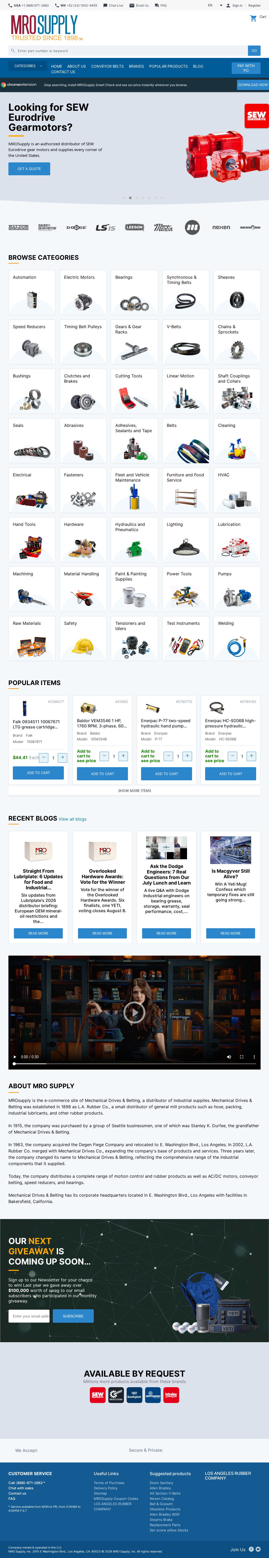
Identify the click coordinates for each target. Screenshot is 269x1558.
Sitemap (100, 1493)
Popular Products (168, 66)
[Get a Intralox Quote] (171, 1395)
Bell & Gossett (161, 1504)
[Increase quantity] (62, 758)
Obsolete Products (165, 1509)
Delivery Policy (105, 1488)
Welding (226, 623)
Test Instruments (183, 623)
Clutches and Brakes (77, 378)
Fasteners (73, 474)
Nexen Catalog (162, 1498)
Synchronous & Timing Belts (181, 279)
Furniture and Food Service (185, 477)
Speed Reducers (29, 326)
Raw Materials (27, 623)
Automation (24, 277)
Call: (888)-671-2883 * (26, 1483)
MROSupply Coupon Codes (116, 1498)
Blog (198, 66)
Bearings (123, 277)
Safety (70, 623)
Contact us (17, 1493)
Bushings (21, 375)
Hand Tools (24, 524)
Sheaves (226, 277)
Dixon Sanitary (161, 1483)
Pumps (224, 573)
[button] (124, 198)
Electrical (22, 474)
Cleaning (226, 425)
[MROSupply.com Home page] (46, 28)
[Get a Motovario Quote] (153, 1395)
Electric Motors (79, 277)
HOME (56, 66)
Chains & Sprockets (228, 329)
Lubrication (229, 524)
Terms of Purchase (109, 1483)
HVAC (224, 474)
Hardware (74, 524)
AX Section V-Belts (165, 1493)
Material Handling (81, 573)
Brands (136, 66)
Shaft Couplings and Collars (234, 378)
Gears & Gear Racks (128, 329)
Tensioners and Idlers (130, 626)
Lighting (175, 524)
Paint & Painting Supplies (131, 576)
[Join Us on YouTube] (258, 1549)
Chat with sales (20, 1488)
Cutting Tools (128, 375)
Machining (23, 573)
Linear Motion (180, 375)
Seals (18, 425)
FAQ (11, 1498)
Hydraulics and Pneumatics (130, 527)
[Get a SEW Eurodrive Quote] (98, 1395)
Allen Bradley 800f (165, 1514)
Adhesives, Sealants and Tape (133, 428)
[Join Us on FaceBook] (251, 1549)
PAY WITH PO (246, 68)
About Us (76, 66)
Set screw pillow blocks (169, 1530)
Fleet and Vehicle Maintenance (132, 477)
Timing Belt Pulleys (83, 326)
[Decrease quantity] (43, 758)
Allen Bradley (160, 1488)
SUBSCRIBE (73, 1316)
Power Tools (179, 573)
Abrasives (74, 425)
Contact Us (63, 71)
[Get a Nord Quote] (116, 1395)
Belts (172, 425)
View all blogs (72, 819)
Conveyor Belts (107, 66)
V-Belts (174, 326)
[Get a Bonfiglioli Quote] (134, 1395)
